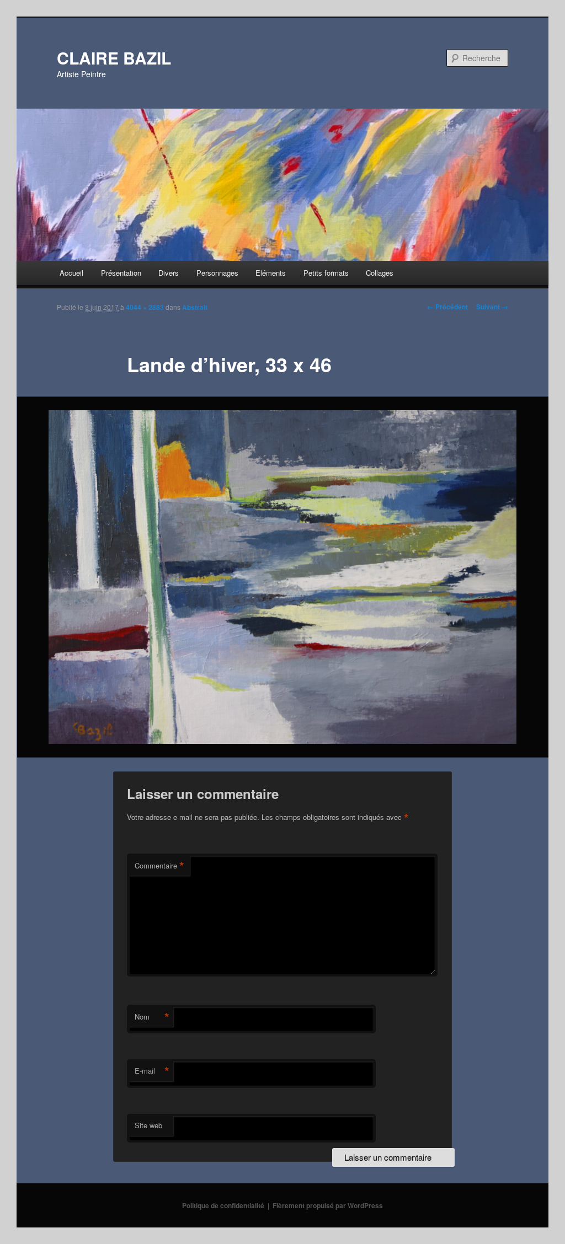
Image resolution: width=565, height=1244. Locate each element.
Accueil (71, 272)
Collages (379, 272)
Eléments (270, 272)
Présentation (121, 272)
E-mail (152, 1071)
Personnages (217, 272)
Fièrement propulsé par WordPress (328, 1205)
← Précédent (447, 307)
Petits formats (326, 272)
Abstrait (194, 307)
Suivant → (492, 307)
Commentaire (159, 866)
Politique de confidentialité (223, 1205)
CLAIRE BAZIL (114, 57)
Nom (152, 1017)
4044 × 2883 (145, 307)
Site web (148, 1125)
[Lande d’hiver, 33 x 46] (282, 577)
